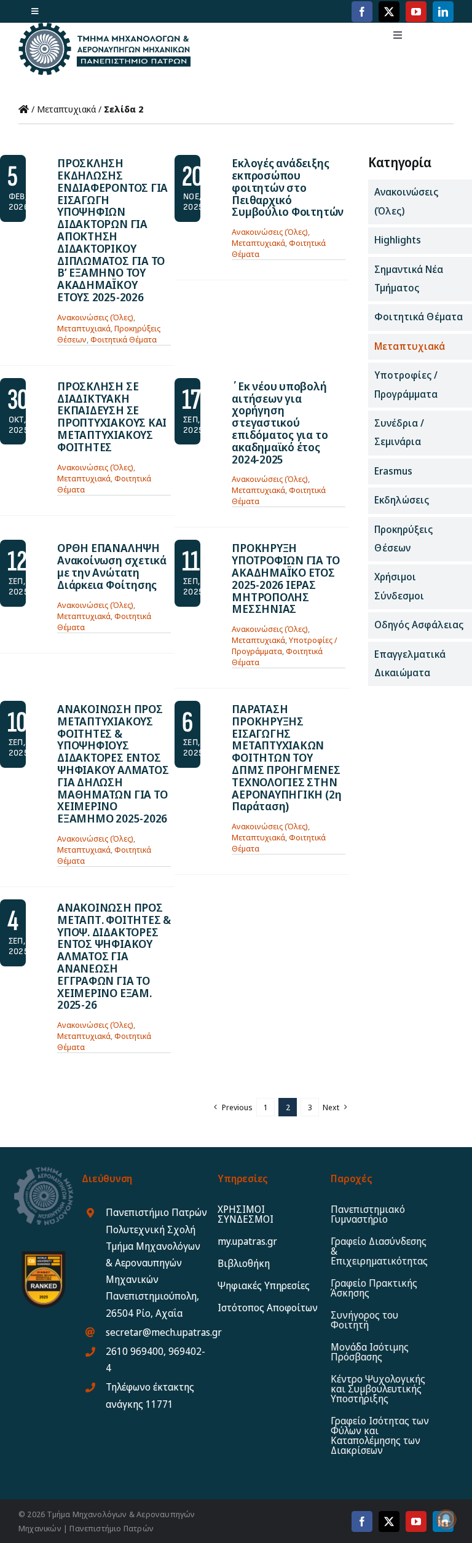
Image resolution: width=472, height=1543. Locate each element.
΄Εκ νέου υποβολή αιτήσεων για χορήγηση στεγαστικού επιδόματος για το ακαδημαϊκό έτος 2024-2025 (280, 423)
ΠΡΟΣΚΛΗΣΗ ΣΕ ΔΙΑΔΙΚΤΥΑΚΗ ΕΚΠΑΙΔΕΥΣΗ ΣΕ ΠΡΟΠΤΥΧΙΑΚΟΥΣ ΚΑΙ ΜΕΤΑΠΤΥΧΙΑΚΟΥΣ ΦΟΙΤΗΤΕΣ (112, 416)
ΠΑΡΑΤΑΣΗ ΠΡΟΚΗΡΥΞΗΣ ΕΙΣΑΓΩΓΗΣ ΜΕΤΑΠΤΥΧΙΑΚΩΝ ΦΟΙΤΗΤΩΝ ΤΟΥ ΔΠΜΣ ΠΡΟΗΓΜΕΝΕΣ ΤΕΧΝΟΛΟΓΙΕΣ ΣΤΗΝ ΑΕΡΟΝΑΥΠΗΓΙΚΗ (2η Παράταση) (286, 757)
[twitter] (389, 11)
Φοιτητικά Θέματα (123, 339)
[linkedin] (443, 11)
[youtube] (416, 11)
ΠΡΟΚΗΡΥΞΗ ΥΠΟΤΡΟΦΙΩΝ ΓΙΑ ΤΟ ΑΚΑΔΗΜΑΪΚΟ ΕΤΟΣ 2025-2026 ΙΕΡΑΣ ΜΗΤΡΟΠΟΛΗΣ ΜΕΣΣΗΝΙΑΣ (285, 578)
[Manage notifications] (446, 1519)
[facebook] (362, 11)
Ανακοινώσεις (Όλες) (95, 317)
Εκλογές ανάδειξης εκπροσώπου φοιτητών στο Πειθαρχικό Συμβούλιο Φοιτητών (288, 187)
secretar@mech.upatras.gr (164, 1332)
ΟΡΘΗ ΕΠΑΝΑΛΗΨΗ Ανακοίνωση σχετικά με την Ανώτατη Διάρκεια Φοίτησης (112, 565)
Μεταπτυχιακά (66, 109)
